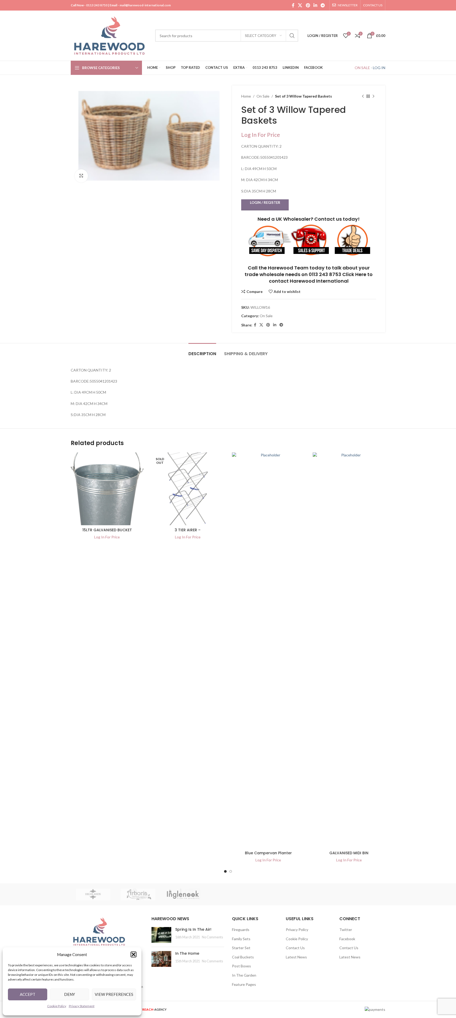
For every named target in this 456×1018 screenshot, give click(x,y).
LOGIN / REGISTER (265, 202)
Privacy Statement (81, 1006)
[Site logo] (110, 35)
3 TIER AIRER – (188, 530)
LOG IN (379, 67)
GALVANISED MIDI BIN (348, 853)
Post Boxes (241, 966)
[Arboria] (138, 894)
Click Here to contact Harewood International (321, 277)
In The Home (187, 953)
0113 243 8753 (96, 5)
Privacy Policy (297, 929)
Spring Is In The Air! (193, 929)
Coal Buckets (243, 957)
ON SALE (362, 67)
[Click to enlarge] (81, 175)
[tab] (202, 351)
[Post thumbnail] (161, 935)
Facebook (347, 939)
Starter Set (241, 947)
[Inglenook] (183, 894)
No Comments (212, 937)
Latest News (296, 957)
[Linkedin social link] (315, 5)
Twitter (345, 929)
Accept (27, 994)
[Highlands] (93, 894)
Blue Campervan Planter (268, 853)
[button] (133, 954)
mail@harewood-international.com (145, 5)
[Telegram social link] (323, 5)
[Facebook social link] (293, 5)
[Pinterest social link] (308, 5)
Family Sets (241, 939)
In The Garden (244, 975)
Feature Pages (244, 984)
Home (246, 96)
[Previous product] (362, 96)
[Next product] (373, 96)
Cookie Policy (56, 1006)
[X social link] (300, 5)
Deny (69, 994)
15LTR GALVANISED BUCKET (107, 530)
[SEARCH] (292, 36)
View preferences (114, 994)
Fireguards (240, 929)
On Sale (262, 96)
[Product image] (107, 488)
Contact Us (295, 947)
